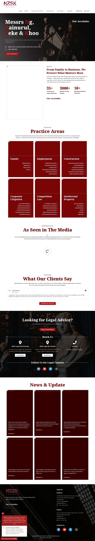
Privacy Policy (43, 537)
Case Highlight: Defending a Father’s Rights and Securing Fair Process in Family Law (46, 471)
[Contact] (75, 342)
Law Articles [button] (60, 11)
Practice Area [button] (49, 11)
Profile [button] (26, 11)
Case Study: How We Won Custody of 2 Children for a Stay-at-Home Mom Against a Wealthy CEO (74, 471)
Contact (74, 346)
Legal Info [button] (69, 11)
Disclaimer (49, 537)
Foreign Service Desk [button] (37, 11)
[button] (87, 11)
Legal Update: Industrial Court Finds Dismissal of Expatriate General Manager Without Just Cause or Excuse (47, 424)
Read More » (11, 433)
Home (20, 11)
